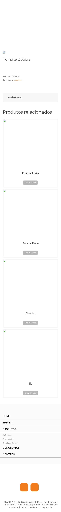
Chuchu (30, 313)
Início (2, 39)
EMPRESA (8, 422)
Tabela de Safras (10, 443)
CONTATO (9, 454)
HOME (6, 416)
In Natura (7, 435)
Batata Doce (30, 243)
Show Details (30, 182)
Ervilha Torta (30, 173)
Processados (8, 439)
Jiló (30, 383)
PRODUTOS (9, 429)
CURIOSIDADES (11, 447)
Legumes (10, 39)
